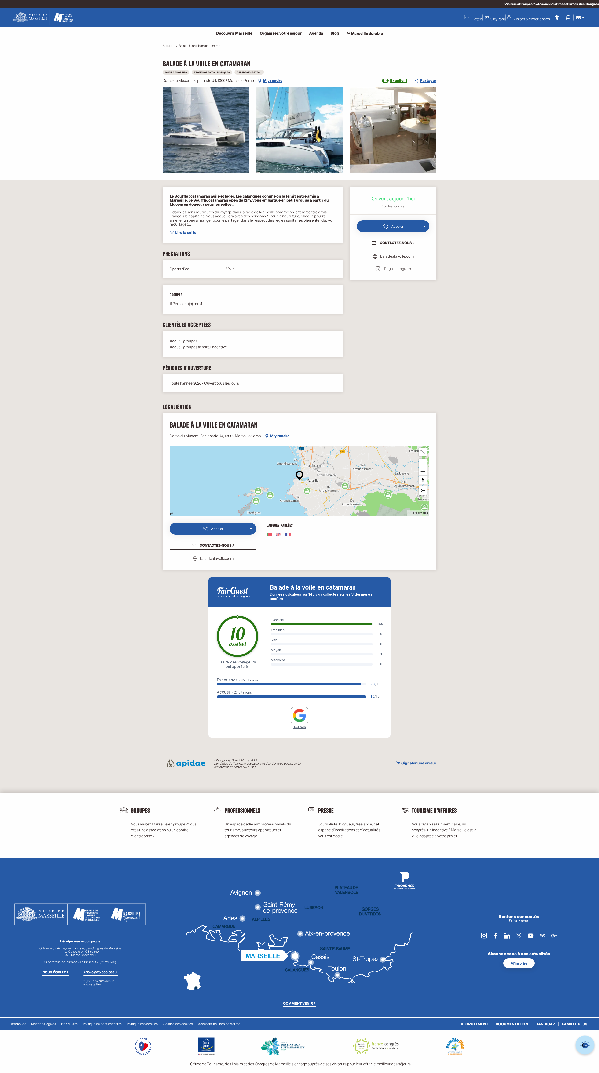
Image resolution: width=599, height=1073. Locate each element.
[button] (568, 17)
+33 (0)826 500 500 (99, 972)
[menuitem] (44, 17)
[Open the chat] (585, 1045)
